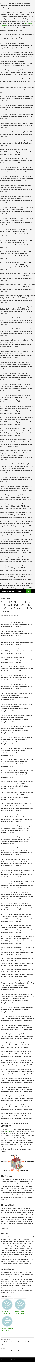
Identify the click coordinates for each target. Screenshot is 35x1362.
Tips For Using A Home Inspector (10, 1349)
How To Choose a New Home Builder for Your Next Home (16, 1342)
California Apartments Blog (11, 591)
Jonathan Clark (13, 615)
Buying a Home (5, 598)
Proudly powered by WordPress (9, 1359)
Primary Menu (33, 591)
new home (7, 1131)
